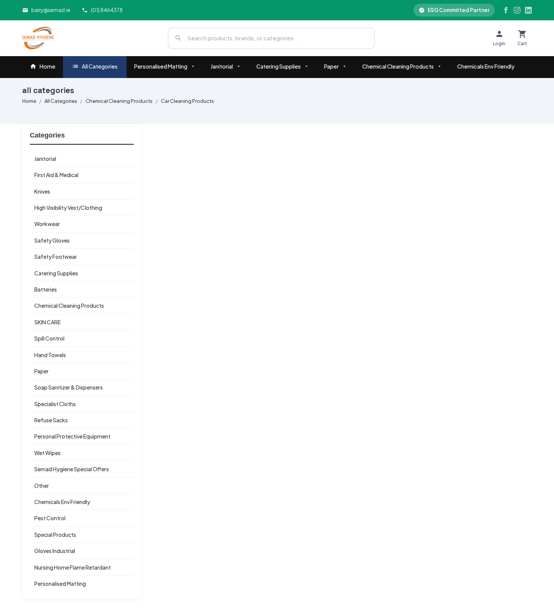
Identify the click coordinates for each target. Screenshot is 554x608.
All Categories (100, 66)
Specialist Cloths (55, 403)
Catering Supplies (278, 66)
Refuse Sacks (51, 420)
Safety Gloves (52, 240)
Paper (331, 66)
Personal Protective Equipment (72, 436)
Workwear (47, 223)
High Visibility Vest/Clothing (68, 207)
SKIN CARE (47, 322)
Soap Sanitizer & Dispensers (68, 387)
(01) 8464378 (107, 10)
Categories (47, 135)
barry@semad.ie (50, 10)
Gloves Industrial (54, 550)
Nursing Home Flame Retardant (72, 567)
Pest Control (50, 518)
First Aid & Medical (56, 174)
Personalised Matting (160, 66)
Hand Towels (50, 354)
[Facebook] (505, 10)
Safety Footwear (55, 256)
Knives (42, 191)
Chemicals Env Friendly (485, 66)
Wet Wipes (47, 452)
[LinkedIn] (528, 10)
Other (41, 485)
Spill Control (49, 338)
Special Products (55, 534)
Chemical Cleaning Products (398, 66)
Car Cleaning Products (187, 101)
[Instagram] (517, 10)
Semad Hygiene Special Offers (71, 469)
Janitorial (222, 66)
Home (47, 66)
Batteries (45, 289)
